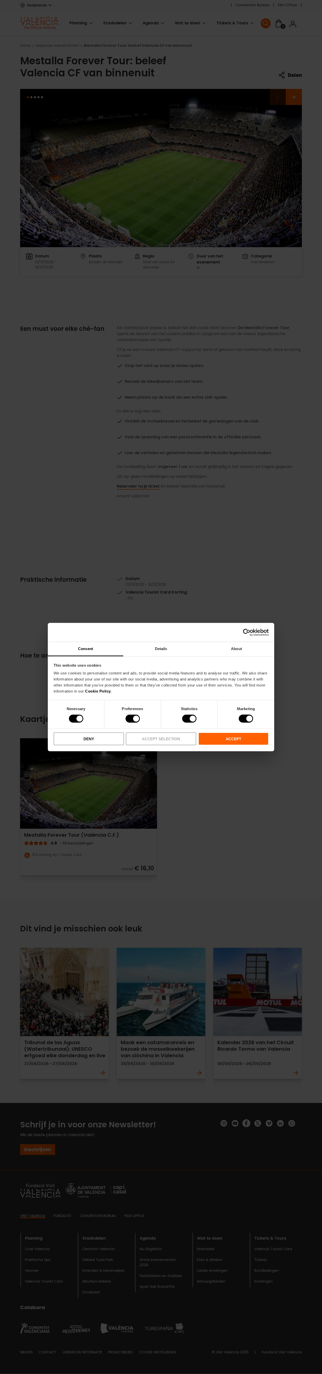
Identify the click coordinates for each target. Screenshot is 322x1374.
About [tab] (236, 649)
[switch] (133, 719)
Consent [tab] (85, 649)
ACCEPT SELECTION (161, 739)
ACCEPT (233, 739)
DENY (89, 739)
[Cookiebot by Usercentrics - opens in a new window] (247, 632)
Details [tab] (161, 649)
